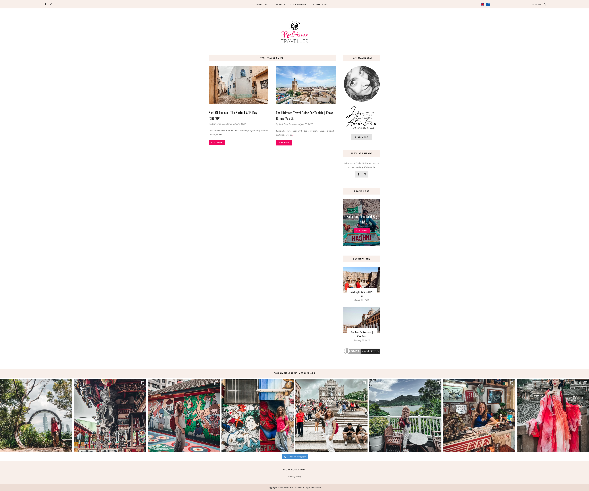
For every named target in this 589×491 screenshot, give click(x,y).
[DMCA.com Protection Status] (362, 351)
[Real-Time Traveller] (294, 32)
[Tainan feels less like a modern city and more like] (110, 415)
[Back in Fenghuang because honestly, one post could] (553, 415)
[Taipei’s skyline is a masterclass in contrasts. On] (36, 415)
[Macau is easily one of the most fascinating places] (331, 415)
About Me (262, 4)
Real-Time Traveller (221, 124)
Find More (361, 137)
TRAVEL (279, 4)
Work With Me (298, 4)
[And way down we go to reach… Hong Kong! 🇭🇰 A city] (479, 415)
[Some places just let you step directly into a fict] (257, 415)
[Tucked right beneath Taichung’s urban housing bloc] (184, 415)
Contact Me (320, 4)
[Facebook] (46, 4)
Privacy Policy (294, 476)
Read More (216, 142)
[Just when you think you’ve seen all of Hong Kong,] (405, 415)
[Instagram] (51, 4)
